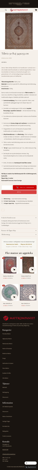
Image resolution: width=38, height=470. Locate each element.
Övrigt (4, 358)
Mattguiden (5, 431)
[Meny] (2, 10)
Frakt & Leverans (6, 436)
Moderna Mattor (6, 353)
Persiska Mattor (6, 334)
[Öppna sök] (6, 10)
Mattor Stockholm (7, 416)
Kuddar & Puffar (6, 373)
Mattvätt (4, 387)
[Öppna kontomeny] (32, 10)
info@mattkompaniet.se (8, 454)
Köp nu (19, 192)
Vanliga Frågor (6, 421)
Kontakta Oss (5, 426)
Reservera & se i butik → (12, 244)
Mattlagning (5, 392)
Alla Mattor (5, 378)
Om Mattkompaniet (7, 406)
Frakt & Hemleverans (8, 218)
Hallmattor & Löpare (7, 363)
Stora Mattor (5, 368)
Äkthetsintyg (5, 234)
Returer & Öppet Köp (8, 230)
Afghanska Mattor (7, 338)
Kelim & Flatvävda (7, 348)
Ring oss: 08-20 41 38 (26, 244)
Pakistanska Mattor (7, 343)
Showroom (5, 397)
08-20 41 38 (5, 449)
